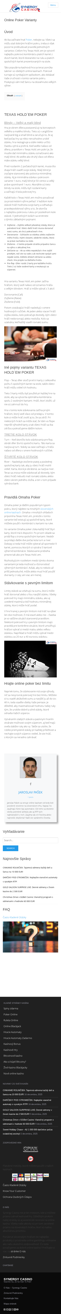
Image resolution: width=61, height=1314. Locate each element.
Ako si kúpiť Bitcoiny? (15, 1061)
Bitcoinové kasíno (13, 1055)
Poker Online (10, 1014)
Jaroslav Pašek (30, 792)
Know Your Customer (14, 1191)
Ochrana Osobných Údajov (17, 1197)
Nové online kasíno (14, 1073)
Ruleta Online (11, 1020)
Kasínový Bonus (12, 1043)
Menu (53, 5)
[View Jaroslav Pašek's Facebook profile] (30, 784)
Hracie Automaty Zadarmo (18, 1038)
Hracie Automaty (13, 1032)
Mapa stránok (10, 1303)
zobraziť (18, 96)
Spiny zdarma (11, 1008)
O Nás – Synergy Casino (15, 1288)
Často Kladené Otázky (14, 917)
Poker (29, 39)
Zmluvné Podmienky (14, 1257)
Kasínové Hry (11, 1049)
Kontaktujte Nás (11, 1298)
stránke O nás (18, 1251)
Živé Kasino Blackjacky (15, 1067)
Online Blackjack (12, 1026)
